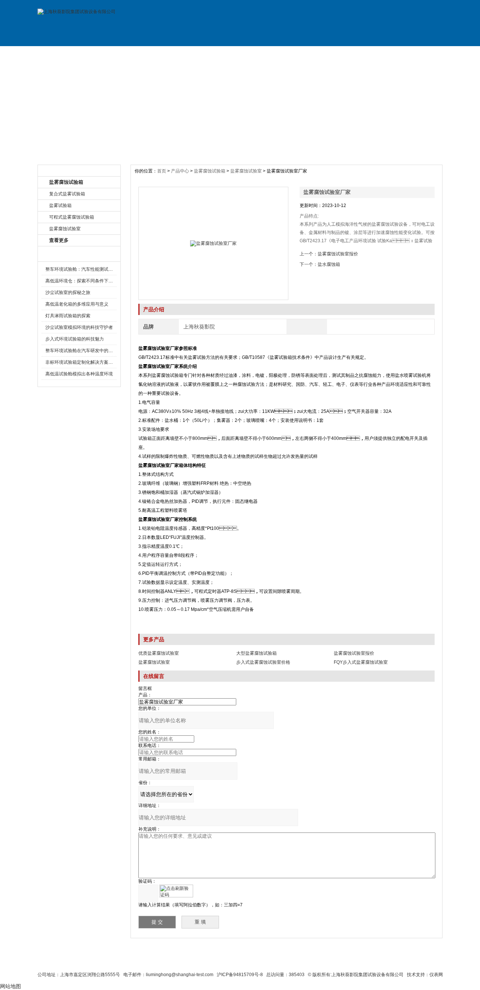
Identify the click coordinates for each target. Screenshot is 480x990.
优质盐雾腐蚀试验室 (158, 653)
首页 (162, 171)
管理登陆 (342, 960)
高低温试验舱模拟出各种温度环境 (79, 373)
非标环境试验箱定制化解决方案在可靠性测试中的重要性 (101, 362)
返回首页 (313, 960)
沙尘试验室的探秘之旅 (67, 292)
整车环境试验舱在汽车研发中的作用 (81, 350)
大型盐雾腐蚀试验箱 (256, 653)
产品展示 (164, 54)
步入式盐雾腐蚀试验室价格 (263, 662)
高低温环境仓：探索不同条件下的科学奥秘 (88, 281)
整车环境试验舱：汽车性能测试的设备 (83, 269)
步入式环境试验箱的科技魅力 (74, 339)
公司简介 (113, 54)
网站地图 (284, 960)
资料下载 (265, 54)
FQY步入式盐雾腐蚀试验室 (361, 662)
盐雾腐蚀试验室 (246, 171)
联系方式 (366, 54)
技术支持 (316, 54)
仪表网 (436, 974)
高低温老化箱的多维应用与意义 (76, 304)
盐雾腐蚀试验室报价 (338, 253)
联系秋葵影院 (221, 960)
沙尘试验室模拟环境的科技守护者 (79, 327)
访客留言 (417, 54)
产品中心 (180, 171)
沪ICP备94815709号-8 (240, 974)
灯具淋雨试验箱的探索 (67, 315)
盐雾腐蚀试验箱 (209, 171)
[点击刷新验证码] (176, 891)
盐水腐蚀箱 (329, 264)
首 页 (63, 54)
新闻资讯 (214, 54)
